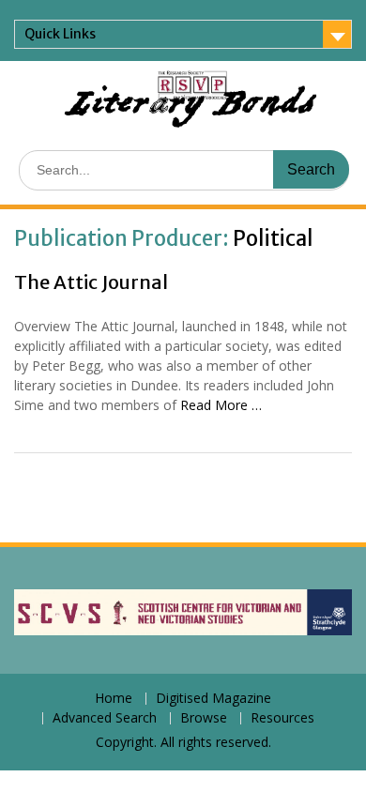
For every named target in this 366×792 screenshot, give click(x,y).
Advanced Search (105, 718)
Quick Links (60, 33)
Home (113, 699)
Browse (203, 718)
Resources (282, 718)
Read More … (221, 405)
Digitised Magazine (213, 699)
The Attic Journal (91, 282)
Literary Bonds (190, 109)
